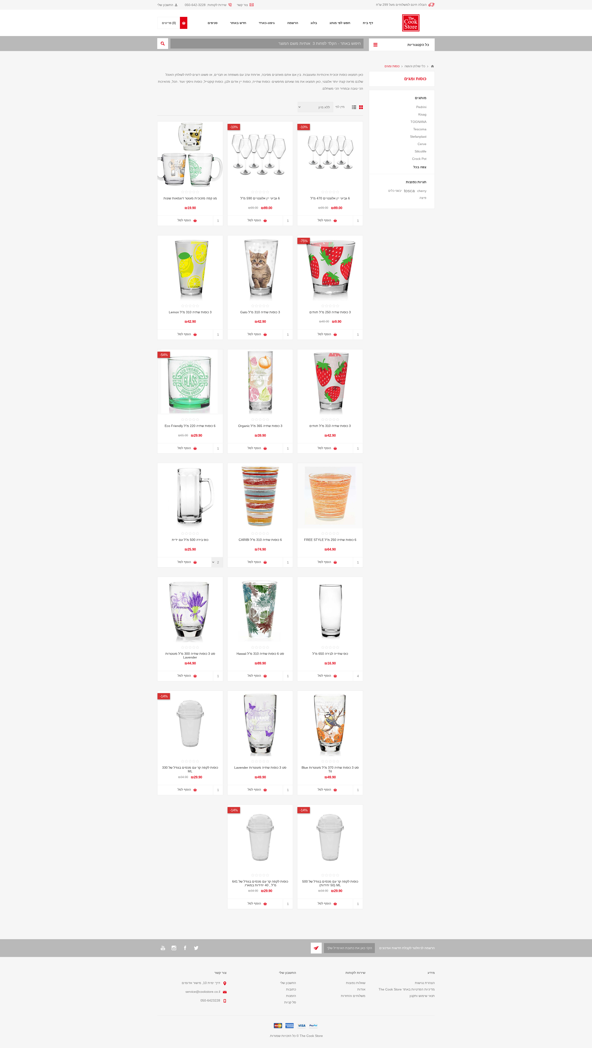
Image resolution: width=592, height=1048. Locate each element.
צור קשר (242, 5)
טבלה (361, 107)
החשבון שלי (165, 5)
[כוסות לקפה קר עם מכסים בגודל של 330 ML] (190, 723)
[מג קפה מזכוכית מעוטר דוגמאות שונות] (190, 154)
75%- (304, 241)
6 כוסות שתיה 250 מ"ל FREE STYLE (330, 540)
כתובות (291, 989)
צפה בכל (419, 167)
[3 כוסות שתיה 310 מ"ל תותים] (330, 382)
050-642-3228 (195, 5)
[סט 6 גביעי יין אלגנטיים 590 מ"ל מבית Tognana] (260, 154)
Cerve (422, 144)
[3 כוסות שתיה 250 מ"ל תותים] (330, 268)
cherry (421, 191)
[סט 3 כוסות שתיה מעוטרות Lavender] (190, 609)
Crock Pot (419, 159)
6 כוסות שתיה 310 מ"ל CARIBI (260, 540)
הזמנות (291, 996)
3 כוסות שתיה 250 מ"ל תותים (330, 312)
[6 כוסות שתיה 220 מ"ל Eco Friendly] (190, 382)
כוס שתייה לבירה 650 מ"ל (330, 653)
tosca (409, 190)
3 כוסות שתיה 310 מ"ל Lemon (190, 312)
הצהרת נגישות (425, 983)
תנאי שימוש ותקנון (422, 996)
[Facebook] (185, 948)
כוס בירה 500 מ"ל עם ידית (190, 540)
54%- (164, 355)
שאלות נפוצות (355, 983)
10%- (304, 127)
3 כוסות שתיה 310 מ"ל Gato (260, 312)
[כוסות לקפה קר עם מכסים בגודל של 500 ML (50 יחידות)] (330, 837)
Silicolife (420, 151)
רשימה (354, 107)
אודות (361, 989)
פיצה (422, 198)
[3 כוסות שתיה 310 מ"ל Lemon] (190, 268)
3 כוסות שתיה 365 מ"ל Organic (260, 426)
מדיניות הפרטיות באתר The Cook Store (407, 989)
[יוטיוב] (162, 948)
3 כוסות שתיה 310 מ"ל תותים (330, 426)
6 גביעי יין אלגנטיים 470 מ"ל (330, 198)
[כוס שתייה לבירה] (330, 609)
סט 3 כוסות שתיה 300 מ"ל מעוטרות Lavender (190, 655)
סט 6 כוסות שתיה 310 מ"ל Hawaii (260, 653)
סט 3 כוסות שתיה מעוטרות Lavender (260, 767)
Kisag (422, 114)
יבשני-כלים (395, 190)
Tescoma (419, 129)
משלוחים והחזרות (353, 996)
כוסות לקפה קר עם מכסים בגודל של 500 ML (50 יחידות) (330, 883)
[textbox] (267, 44)
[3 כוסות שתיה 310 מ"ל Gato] (260, 268)
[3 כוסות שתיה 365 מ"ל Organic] (260, 382)
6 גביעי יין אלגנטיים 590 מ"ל (260, 198)
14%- (164, 696)
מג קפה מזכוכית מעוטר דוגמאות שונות (190, 198)
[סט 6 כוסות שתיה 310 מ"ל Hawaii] (260, 609)
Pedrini (421, 107)
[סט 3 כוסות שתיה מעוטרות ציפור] (330, 723)
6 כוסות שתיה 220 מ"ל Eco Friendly (190, 426)
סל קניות (290, 1002)
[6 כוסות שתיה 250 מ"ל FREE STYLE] (330, 495)
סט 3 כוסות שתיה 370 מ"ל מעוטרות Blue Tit (330, 769)
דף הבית (432, 66)
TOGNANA (418, 122)
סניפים (213, 23)
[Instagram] (174, 948)
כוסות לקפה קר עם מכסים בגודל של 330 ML (190, 769)
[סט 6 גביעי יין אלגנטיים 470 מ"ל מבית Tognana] (330, 154)
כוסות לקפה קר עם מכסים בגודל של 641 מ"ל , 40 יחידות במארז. (260, 883)
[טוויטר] (196, 948)
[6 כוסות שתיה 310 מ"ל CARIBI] (260, 495)
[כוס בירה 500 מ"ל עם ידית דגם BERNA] (190, 495)
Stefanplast (418, 136)
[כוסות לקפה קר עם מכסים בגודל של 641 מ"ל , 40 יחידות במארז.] (260, 837)
